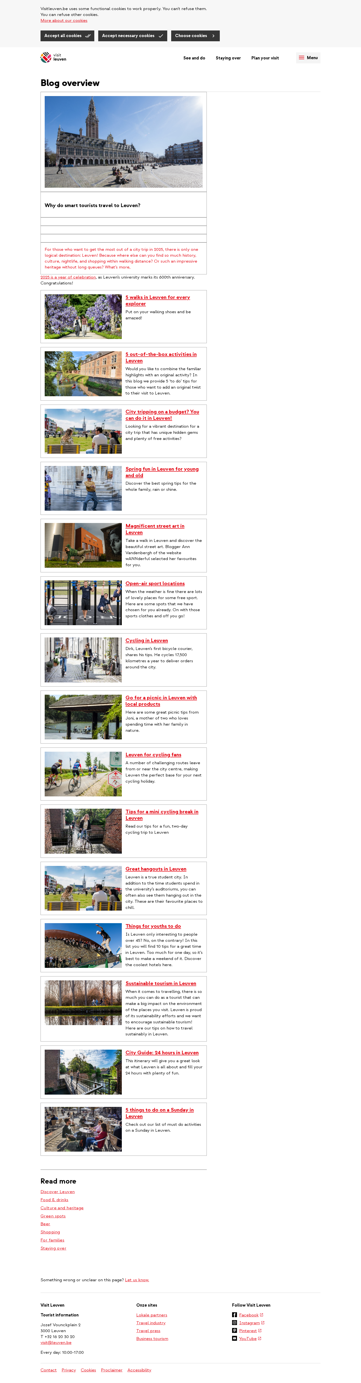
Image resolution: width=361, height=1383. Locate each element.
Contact (49, 1370)
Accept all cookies (63, 36)
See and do (194, 58)
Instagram (252, 1323)
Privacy (69, 1370)
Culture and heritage (62, 1208)
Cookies (88, 1370)
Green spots (53, 1216)
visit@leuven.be (56, 1342)
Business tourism (152, 1338)
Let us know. (137, 1280)
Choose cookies (191, 36)
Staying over (228, 58)
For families (52, 1240)
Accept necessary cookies (128, 36)
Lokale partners (151, 1315)
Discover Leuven (58, 1192)
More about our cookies (64, 20)
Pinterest (250, 1331)
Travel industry (151, 1323)
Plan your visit (265, 58)
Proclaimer (112, 1370)
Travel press (148, 1331)
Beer (45, 1224)
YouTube (250, 1339)
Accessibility (139, 1370)
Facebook (251, 1315)
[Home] (53, 58)
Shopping (50, 1232)
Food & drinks (55, 1200)
